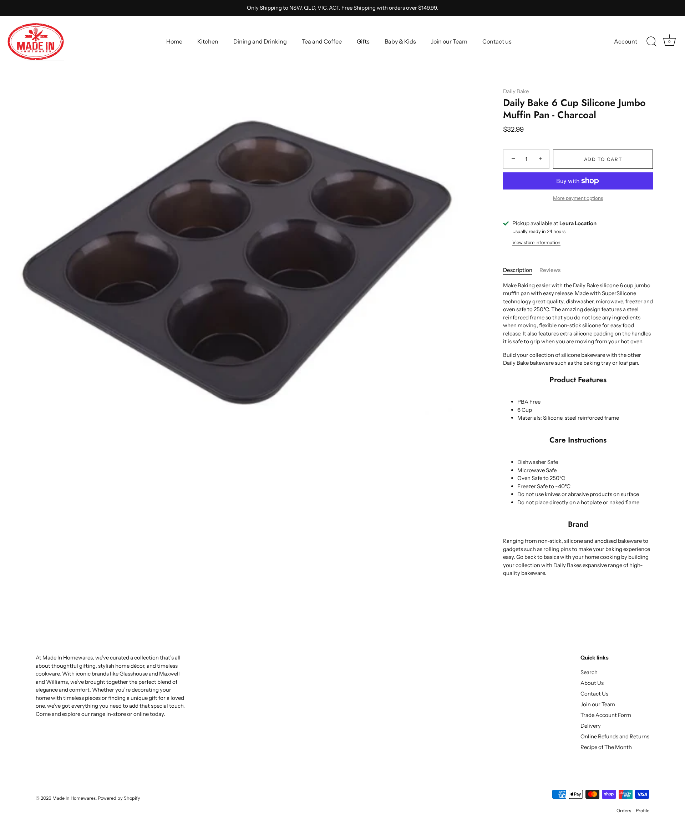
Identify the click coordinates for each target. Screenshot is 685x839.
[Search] (651, 42)
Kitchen (207, 41)
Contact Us (594, 693)
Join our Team (449, 41)
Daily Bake (516, 91)
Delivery (590, 725)
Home (174, 41)
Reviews (549, 270)
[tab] (521, 270)
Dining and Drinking (260, 41)
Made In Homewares (74, 798)
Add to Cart (603, 159)
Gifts (363, 41)
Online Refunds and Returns (614, 736)
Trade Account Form (605, 715)
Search (589, 672)
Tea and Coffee (322, 41)
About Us (592, 682)
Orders (623, 810)
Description (517, 270)
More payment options (578, 198)
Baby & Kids (400, 41)
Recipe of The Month (606, 747)
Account (625, 41)
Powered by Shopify (119, 798)
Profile (642, 810)
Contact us (497, 41)
